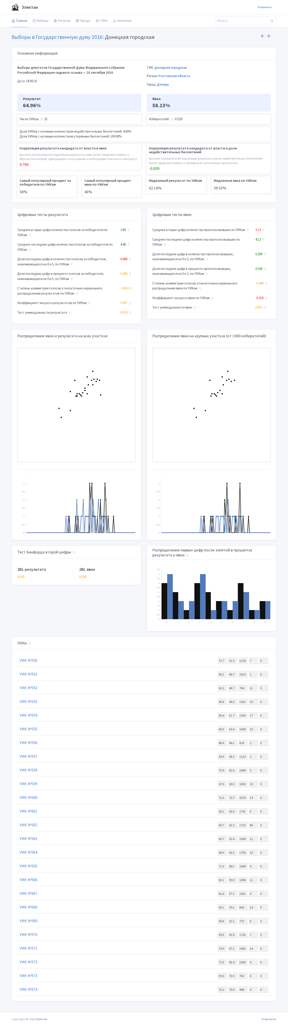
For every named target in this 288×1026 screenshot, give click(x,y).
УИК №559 (28, 783)
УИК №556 (28, 742)
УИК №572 (28, 961)
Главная (21, 20)
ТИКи (104, 20)
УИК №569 (28, 920)
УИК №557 (28, 756)
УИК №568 (28, 907)
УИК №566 (28, 879)
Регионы (64, 20)
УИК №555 (28, 728)
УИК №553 (28, 701)
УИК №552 (28, 687)
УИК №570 (28, 934)
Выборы (42, 20)
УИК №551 (28, 674)
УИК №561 (28, 811)
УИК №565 (28, 865)
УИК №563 (28, 838)
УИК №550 (28, 660)
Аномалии (124, 20)
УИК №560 (28, 797)
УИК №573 (28, 975)
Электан (29, 7)
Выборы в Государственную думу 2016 (57, 36)
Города (85, 20)
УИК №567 (28, 893)
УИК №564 (28, 852)
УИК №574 (28, 989)
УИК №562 (28, 824)
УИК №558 (28, 770)
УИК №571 (28, 948)
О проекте (265, 7)
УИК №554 (28, 715)
